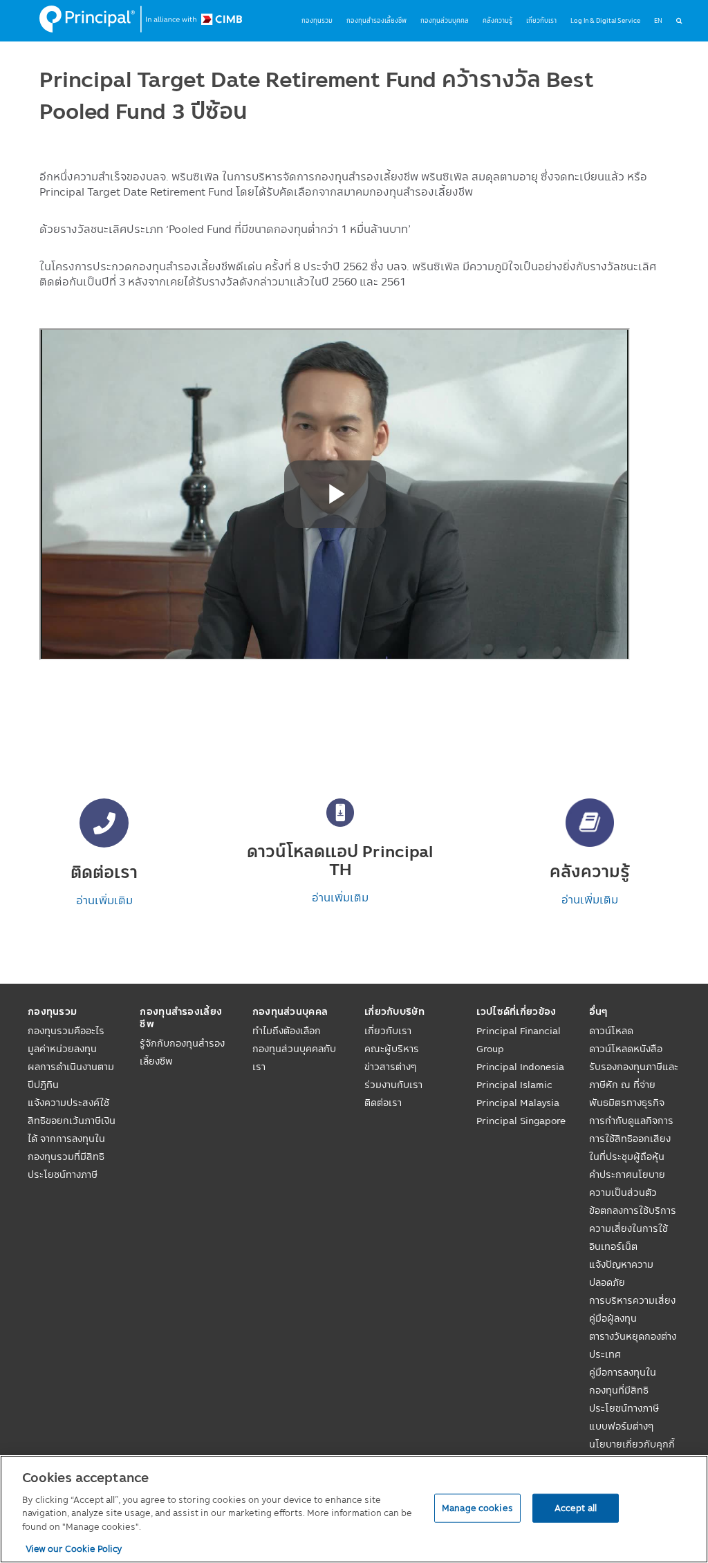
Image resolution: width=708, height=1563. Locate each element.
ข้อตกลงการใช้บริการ (632, 1210)
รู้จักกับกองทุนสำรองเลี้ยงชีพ (182, 1052)
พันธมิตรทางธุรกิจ (626, 1103)
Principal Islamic (514, 1085)
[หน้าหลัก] (140, 19)
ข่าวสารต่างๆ (390, 1067)
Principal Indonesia (520, 1067)
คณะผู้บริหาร (391, 1049)
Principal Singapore (521, 1120)
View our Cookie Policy (74, 1548)
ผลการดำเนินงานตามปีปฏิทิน (71, 1076)
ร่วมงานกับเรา (393, 1085)
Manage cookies (477, 1507)
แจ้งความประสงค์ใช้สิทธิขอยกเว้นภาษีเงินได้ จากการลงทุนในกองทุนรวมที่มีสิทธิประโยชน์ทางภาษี (71, 1138)
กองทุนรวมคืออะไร (66, 1031)
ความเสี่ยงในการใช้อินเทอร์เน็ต (628, 1237)
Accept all (576, 1507)
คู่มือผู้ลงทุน (613, 1318)
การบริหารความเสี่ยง (632, 1300)
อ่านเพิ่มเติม (104, 900)
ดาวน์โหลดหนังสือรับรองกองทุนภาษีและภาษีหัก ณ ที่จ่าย (633, 1067)
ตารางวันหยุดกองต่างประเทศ (632, 1345)
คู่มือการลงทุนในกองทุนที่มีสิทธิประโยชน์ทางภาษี (624, 1390)
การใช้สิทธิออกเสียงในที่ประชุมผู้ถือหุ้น (630, 1147)
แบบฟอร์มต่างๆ (621, 1426)
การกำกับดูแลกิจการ (631, 1120)
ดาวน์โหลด (611, 1031)
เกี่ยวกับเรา (387, 1031)
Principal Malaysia (517, 1103)
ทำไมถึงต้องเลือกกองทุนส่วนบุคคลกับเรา (294, 1049)
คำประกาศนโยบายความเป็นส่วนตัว (627, 1183)
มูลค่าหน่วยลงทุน (62, 1049)
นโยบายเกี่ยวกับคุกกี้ (632, 1444)
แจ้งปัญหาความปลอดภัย (621, 1273)
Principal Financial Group (518, 1040)
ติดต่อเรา (383, 1103)
